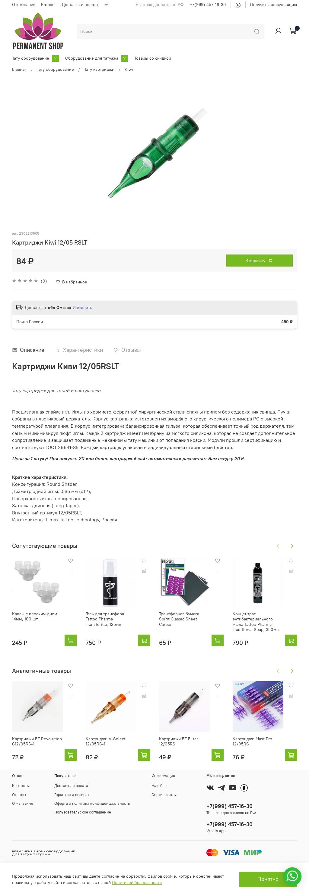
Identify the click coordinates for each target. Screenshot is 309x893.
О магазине (22, 803)
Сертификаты (164, 794)
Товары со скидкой (152, 58)
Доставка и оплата (80, 4)
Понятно (268, 879)
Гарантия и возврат (71, 794)
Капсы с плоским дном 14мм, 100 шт (34, 616)
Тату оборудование (30, 58)
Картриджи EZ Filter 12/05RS (178, 741)
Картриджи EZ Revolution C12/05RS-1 (37, 741)
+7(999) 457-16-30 (208, 4)
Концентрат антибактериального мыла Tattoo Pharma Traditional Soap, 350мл (256, 621)
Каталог (48, 4)
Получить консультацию (273, 4)
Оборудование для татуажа (91, 58)
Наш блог (159, 785)
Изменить (82, 307)
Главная (19, 69)
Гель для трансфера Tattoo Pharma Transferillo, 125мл (105, 619)
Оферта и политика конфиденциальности (92, 803)
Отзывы (19, 794)
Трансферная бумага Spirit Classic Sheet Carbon (179, 619)
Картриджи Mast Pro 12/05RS (252, 741)
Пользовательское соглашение (82, 812)
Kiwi (129, 69)
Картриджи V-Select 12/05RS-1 (106, 741)
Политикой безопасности (137, 882)
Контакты (21, 785)
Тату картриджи (99, 69)
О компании (24, 4)
